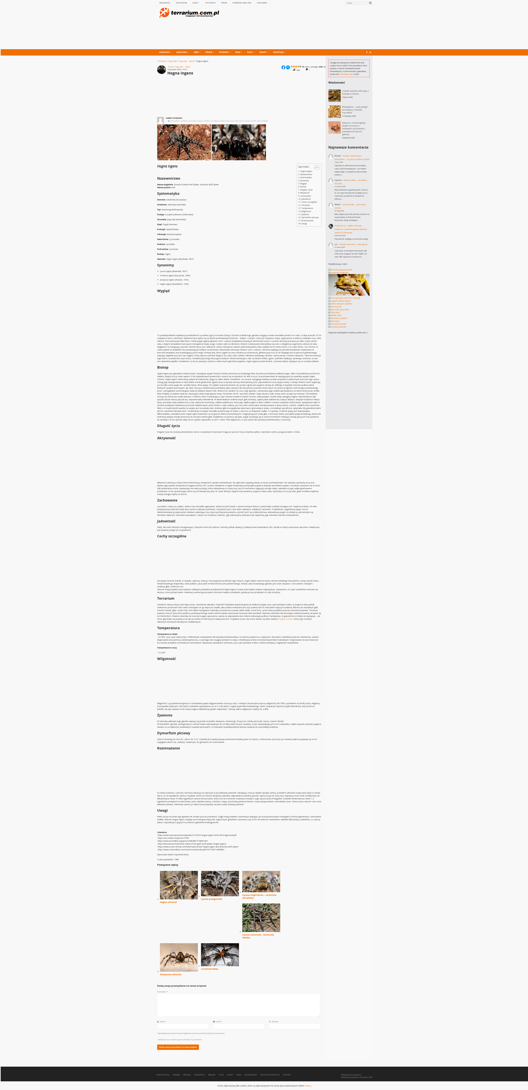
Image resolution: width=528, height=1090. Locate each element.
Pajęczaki (172, 61)
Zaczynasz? (210, 3)
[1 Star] (292, 66)
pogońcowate (249, 121)
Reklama (211, 1075)
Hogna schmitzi (286, 619)
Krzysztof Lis (340, 225)
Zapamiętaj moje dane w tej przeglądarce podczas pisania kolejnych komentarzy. (191, 1033)
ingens (207, 121)
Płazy (250, 52)
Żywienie (305, 214)
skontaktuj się (346, 74)
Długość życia (306, 189)
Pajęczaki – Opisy (182, 66)
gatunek (192, 121)
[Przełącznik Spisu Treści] (315, 167)
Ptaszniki (223, 52)
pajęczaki (238, 121)
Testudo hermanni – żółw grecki (353, 244)
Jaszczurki (181, 52)
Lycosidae (214, 121)
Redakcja (187, 1075)
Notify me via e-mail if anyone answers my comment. (180, 1039)
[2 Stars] (294, 66)
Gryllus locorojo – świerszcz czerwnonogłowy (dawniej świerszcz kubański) (351, 229)
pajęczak (229, 121)
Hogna (200, 121)
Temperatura (307, 208)
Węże (196, 52)
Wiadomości (164, 3)
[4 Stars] (298, 66)
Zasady (230, 1075)
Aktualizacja (345, 1077)
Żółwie (208, 52)
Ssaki (237, 52)
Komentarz (162, 991)
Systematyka (306, 177)
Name (162, 1021)
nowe (222, 121)
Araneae (184, 121)
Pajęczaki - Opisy (186, 61)
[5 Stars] (300, 66)
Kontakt (287, 1075)
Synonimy (304, 180)
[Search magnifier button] (370, 3)
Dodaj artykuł (162, 1075)
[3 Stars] (296, 66)
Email (218, 1021)
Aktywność (305, 192)
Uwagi (304, 223)
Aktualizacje (181, 3)
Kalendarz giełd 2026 (242, 3)
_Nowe (170, 66)
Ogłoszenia (262, 3)
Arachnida (175, 121)
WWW (239, 1075)
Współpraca (199, 1075)
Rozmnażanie (307, 220)
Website (275, 1021)
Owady (262, 52)
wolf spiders (262, 121)
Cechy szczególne (309, 202)
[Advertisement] (296, 28)
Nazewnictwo (306, 174)
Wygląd (303, 183)
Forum (224, 3)
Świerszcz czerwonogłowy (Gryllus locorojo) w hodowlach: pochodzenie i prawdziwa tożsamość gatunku (353, 128)
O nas (221, 1075)
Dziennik (176, 1075)
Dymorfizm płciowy (310, 217)
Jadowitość (306, 199)
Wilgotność (306, 211)
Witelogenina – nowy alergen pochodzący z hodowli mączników (355, 110)
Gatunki (165, 52)
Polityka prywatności (270, 1075)
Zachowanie (305, 196)
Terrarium (161, 61)
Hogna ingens (306, 171)
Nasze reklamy (250, 1075)
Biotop (303, 186)
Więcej (308, 1085)
